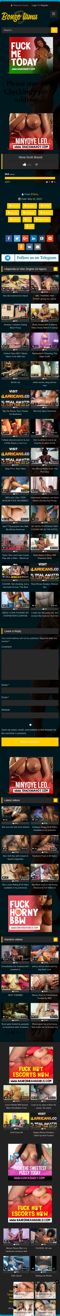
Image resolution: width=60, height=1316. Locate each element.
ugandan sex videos (40, 1301)
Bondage (30, 213)
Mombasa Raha (17, 1301)
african (15, 206)
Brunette (47, 213)
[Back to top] (51, 1307)
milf (30, 226)
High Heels (43, 219)
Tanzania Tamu (26, 1294)
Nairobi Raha (16, 1291)
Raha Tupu (45, 1294)
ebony (15, 219)
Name (5, 685)
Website (5, 710)
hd (28, 219)
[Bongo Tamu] (24, 17)
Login (34, 5)
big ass (13, 213)
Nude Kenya (35, 1291)
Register (44, 5)
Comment (6, 647)
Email (5, 697)
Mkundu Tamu (44, 1298)
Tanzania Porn (44, 1308)
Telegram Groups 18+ (20, 1298)
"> (8, 73)
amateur (31, 206)
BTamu (34, 194)
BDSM (46, 206)
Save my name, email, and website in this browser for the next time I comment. (28, 732)
